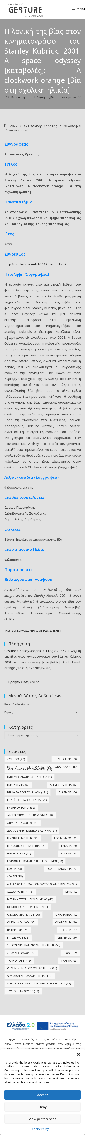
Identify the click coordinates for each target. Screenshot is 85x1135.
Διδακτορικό (19, 130)
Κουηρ (14, 869)
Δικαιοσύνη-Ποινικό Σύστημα (32, 830)
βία (14, 630)
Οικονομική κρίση (23, 915)
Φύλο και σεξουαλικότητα (29, 976)
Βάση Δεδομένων (16, 704)
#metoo (16, 759)
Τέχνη (57, 630)
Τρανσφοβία (19, 960)
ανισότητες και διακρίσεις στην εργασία (39, 983)
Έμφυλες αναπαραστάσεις (34, 630)
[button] (78, 1054)
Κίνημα (69, 853)
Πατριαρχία (18, 930)
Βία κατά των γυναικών (27, 792)
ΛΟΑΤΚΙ (15, 876)
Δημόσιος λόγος (23, 823)
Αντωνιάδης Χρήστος (40, 126)
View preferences (42, 1119)
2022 (13, 126)
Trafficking (65, 759)
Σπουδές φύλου (21, 953)
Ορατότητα (66, 922)
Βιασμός (68, 792)
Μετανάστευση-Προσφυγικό (30, 899)
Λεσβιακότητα (20, 892)
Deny (43, 1107)
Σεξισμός (67, 937)
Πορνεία (69, 930)
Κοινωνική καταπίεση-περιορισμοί (35, 861)
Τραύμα (69, 960)
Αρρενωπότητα (64, 785)
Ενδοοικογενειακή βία (26, 846)
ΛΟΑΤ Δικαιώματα (62, 869)
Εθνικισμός (66, 838)
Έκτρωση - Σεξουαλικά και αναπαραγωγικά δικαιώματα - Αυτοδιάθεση (42, 768)
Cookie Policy (40, 1129)
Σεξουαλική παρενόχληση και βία (33, 945)
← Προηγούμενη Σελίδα (21, 682)
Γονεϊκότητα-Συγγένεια (27, 800)
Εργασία (69, 846)
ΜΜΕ (71, 892)
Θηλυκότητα (19, 853)
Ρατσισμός (18, 937)
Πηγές (8, 712)
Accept (42, 1095)
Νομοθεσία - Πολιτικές (28, 907)
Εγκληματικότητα (23, 838)
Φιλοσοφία (72, 126)
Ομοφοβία (66, 915)
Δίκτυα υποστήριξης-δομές (30, 815)
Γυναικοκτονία (21, 807)
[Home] (5, 97)
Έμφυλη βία (18, 785)
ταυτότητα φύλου (23, 991)
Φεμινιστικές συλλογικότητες (32, 968)
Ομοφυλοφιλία (21, 922)
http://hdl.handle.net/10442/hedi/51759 (35, 264)
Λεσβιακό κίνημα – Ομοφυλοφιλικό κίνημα (42, 884)
